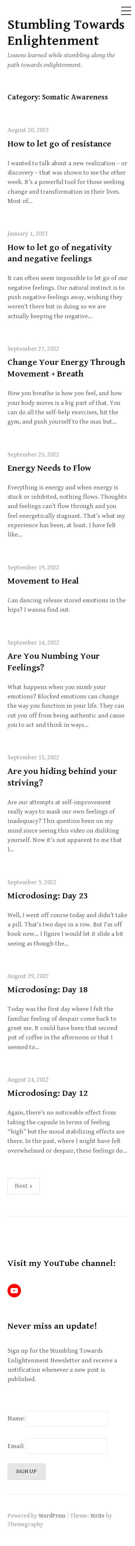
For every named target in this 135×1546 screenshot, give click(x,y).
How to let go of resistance (59, 144)
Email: (17, 1446)
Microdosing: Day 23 (47, 896)
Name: (16, 1418)
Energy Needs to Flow (49, 468)
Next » (24, 1186)
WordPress (52, 1515)
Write (97, 1515)
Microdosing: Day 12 (47, 1093)
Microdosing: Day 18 (47, 989)
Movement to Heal (43, 581)
